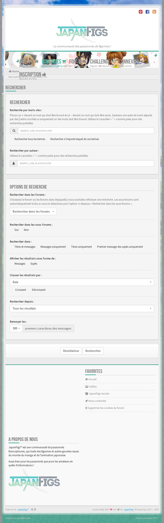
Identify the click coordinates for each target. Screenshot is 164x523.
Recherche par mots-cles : (26, 110)
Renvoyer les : (18, 321)
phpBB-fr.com (23, 518)
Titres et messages (25, 247)
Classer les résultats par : (26, 275)
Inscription (30, 74)
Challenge (100, 61)
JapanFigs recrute (98, 393)
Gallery (92, 386)
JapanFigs (129, 509)
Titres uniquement (81, 247)
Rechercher (93, 351)
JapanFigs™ (23, 509)
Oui (17, 230)
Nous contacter (97, 401)
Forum (75, 61)
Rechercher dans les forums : (28, 195)
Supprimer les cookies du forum (105, 408)
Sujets (34, 263)
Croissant (20, 290)
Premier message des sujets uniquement (120, 247)
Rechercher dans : (21, 241)
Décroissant (38, 290)
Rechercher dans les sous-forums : (31, 224)
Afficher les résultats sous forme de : (33, 258)
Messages (20, 263)
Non (26, 230)
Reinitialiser (71, 351)
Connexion (129, 61)
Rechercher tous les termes (30, 139)
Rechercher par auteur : (24, 150)
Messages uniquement (53, 247)
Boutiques (52, 61)
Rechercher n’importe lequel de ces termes (74, 139)
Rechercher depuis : (22, 301)
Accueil (27, 61)
